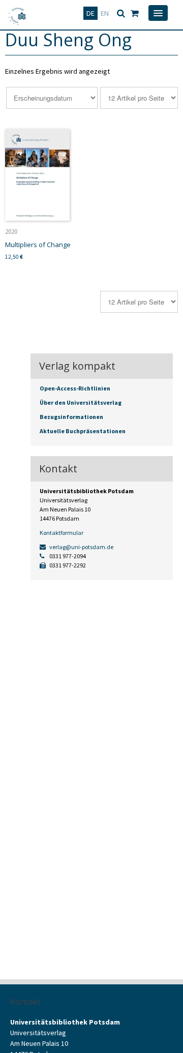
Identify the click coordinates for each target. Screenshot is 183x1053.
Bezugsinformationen (71, 416)
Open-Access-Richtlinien (75, 388)
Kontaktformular (61, 532)
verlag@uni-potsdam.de (80, 547)
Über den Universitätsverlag (80, 402)
